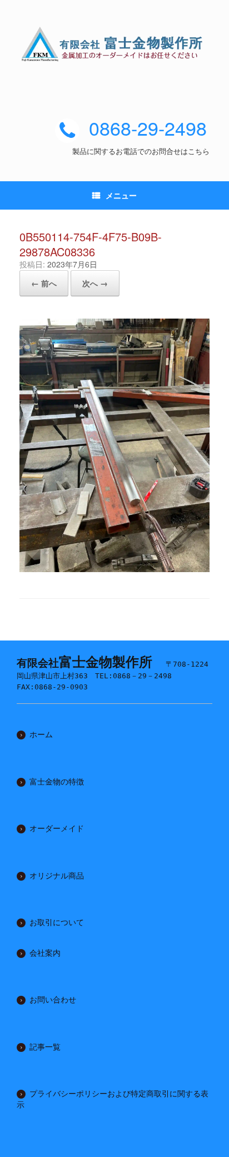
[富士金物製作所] (114, 44)
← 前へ (44, 283)
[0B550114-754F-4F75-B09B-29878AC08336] (114, 567)
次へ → (95, 283)
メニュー (121, 195)
